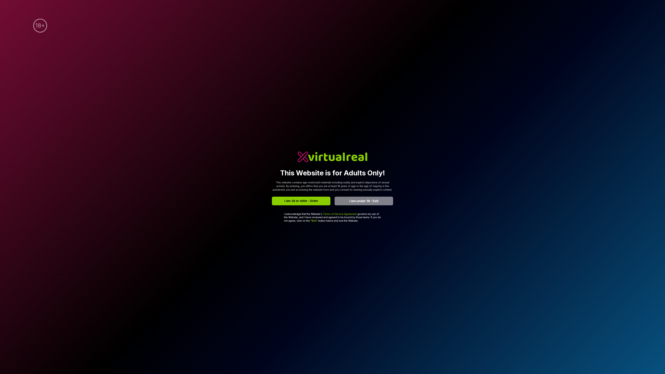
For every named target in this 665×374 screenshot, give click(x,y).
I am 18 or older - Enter (301, 201)
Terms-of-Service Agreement (340, 213)
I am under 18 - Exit (363, 201)
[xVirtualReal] (332, 157)
